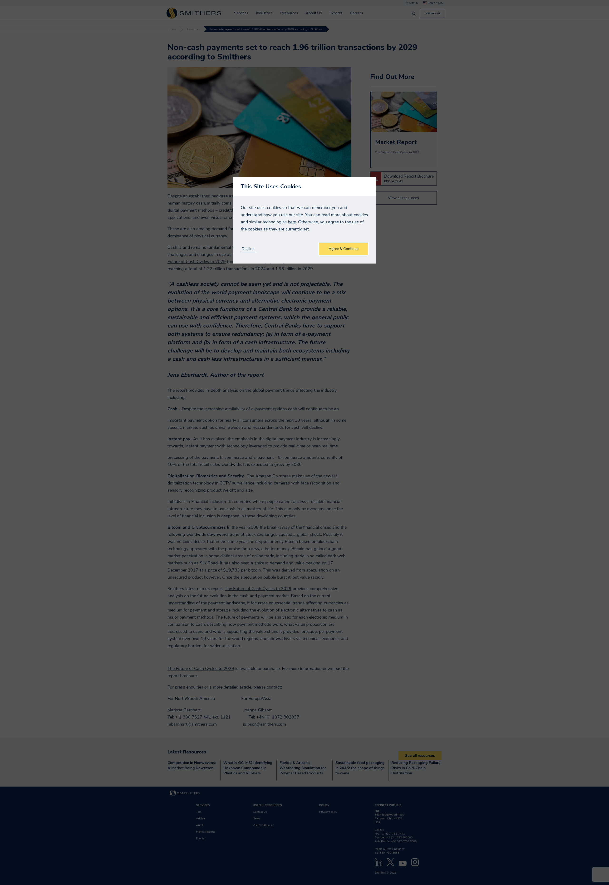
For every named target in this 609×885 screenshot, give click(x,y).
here (292, 222)
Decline (248, 248)
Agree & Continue (344, 248)
